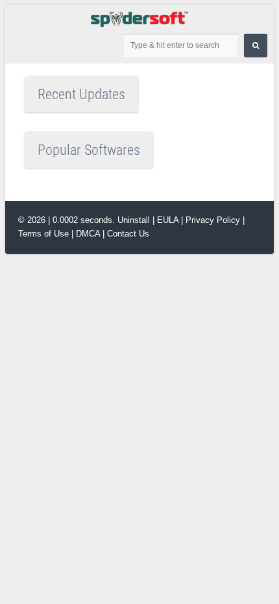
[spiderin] (139, 19)
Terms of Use (43, 233)
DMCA (88, 233)
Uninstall (133, 220)
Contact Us (128, 233)
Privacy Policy (214, 220)
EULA (167, 220)
